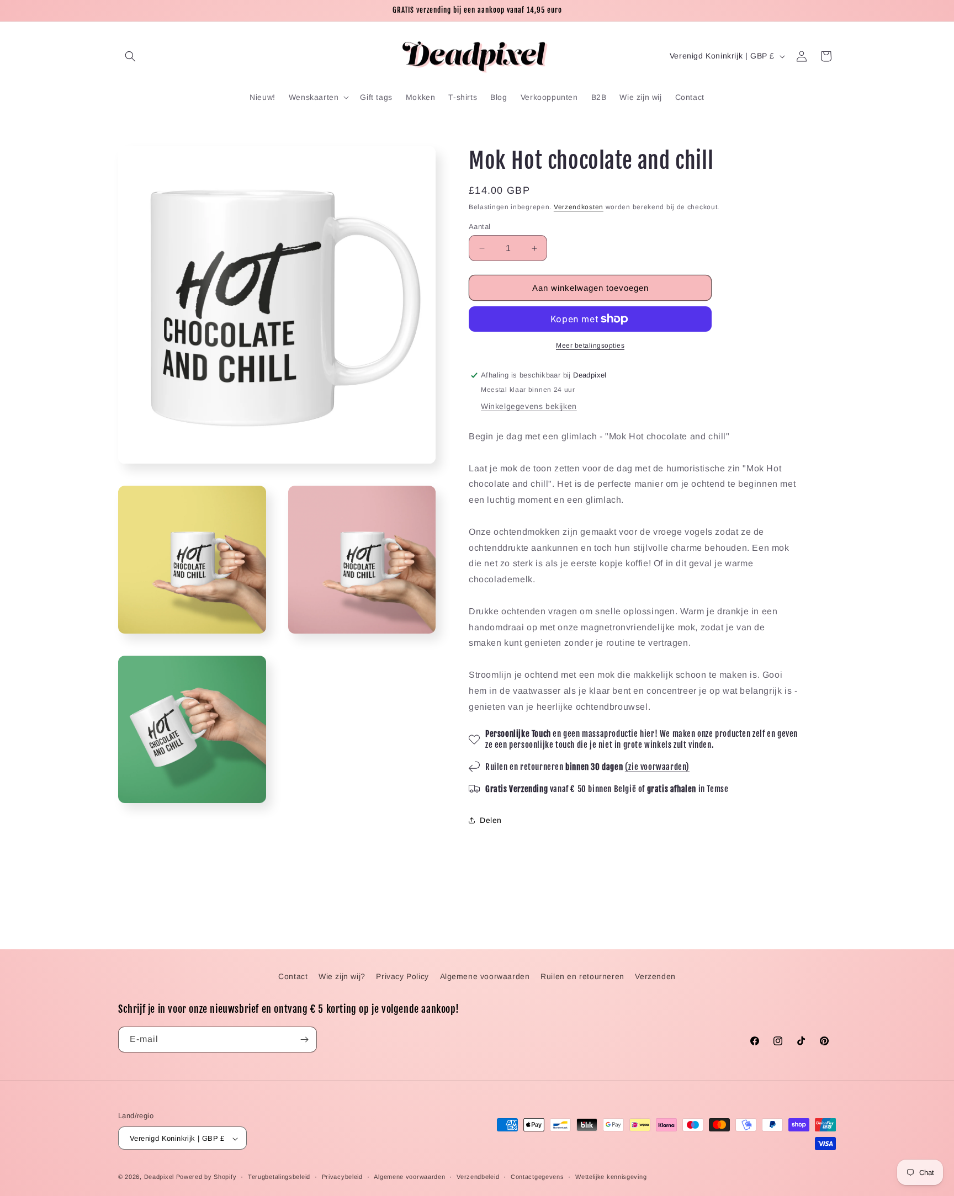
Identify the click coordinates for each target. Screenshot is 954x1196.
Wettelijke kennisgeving (610, 1176)
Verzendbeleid (478, 1176)
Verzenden (655, 976)
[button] (130, 56)
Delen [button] (491, 820)
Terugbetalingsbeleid (279, 1176)
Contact (293, 976)
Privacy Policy (402, 976)
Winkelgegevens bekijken (529, 406)
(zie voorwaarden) (657, 767)
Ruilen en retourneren (582, 976)
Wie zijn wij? (342, 976)
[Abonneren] (304, 1040)
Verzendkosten (578, 207)
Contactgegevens (537, 1176)
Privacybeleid (342, 1176)
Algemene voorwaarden (485, 976)
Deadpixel (159, 1177)
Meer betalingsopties (590, 345)
